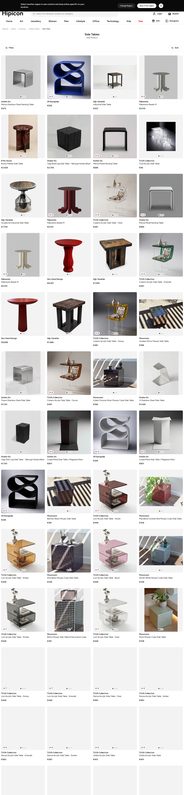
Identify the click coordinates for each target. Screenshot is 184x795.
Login (159, 13)
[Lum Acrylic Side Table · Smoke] (23, 610)
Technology (113, 21)
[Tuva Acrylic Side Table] (161, 136)
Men (66, 21)
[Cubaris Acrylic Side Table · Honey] (115, 314)
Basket (175, 13)
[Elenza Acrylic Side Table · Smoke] (69, 728)
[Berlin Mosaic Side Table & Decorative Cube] (69, 610)
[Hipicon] (12, 14)
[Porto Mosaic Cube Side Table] (161, 610)
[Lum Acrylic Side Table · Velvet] (115, 491)
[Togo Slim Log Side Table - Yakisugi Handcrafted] (23, 432)
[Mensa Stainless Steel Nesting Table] (23, 77)
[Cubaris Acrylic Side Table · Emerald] (161, 255)
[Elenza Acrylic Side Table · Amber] (161, 669)
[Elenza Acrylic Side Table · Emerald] (23, 728)
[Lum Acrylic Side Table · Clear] (115, 610)
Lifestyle (80, 21)
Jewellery (36, 21)
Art (21, 21)
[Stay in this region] (161, 5)
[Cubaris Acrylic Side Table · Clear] (115, 195)
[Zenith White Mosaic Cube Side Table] (161, 551)
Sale (140, 21)
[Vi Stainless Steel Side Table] (161, 373)
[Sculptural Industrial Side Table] (23, 195)
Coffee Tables (34, 29)
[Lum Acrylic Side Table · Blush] (115, 551)
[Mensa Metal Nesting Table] (115, 136)
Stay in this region (147, 6)
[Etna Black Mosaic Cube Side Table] (69, 551)
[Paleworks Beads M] (161, 77)
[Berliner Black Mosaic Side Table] (69, 491)
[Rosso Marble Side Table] (23, 136)
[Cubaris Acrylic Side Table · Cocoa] (69, 373)
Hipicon (5, 29)
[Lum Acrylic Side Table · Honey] (23, 669)
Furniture (22, 29)
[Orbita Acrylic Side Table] (115, 728)
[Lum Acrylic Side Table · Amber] (23, 551)
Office (96, 21)
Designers (174, 21)
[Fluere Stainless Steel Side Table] (23, 373)
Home (9, 21)
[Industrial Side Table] (115, 77)
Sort (177, 48)
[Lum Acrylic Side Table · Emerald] (69, 669)
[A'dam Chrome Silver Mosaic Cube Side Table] (115, 373)
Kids (129, 21)
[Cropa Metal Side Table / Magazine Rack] (69, 432)
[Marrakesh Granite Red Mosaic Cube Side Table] (161, 491)
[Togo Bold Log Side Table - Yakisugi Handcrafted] (69, 136)
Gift (158, 21)
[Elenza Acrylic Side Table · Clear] (115, 669)
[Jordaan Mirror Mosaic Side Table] (161, 314)
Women (53, 21)
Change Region (126, 6)
